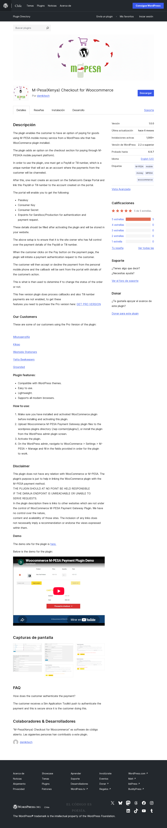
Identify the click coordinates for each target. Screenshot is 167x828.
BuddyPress (136, 789)
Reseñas (39, 110)
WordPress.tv (79, 789)
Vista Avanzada (121, 189)
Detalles (21, 110)
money (140, 173)
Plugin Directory (21, 16)
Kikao (16, 344)
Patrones (47, 789)
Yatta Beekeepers (24, 359)
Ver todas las (146, 248)
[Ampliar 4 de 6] (68, 668)
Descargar (146, 93)
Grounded (19, 367)
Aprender (76, 773)
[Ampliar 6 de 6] (100, 662)
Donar (104, 783)
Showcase (47, 773)
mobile (149, 166)
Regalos (105, 789)
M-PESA (139, 166)
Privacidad (18, 789)
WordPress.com (138, 773)
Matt (132, 778)
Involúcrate (105, 773)
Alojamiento (19, 783)
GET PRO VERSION (89, 304)
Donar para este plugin (125, 313)
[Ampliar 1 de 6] (37, 647)
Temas (45, 778)
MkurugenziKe (21, 336)
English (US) (147, 158)
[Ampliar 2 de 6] (37, 659)
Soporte (149, 110)
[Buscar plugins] (47, 28)
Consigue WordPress (148, 5)
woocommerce (145, 179)
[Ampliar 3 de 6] (68, 647)
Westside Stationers (25, 352)
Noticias (17, 778)
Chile (46, 807)
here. (53, 544)
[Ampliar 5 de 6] (100, 647)
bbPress (134, 783)
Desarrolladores (79, 783)
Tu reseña (117, 248)
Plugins (46, 783)
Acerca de (18, 773)
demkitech (43, 95)
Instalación (58, 110)
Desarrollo (78, 110)
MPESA (149, 173)
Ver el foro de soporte (125, 280)
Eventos (103, 778)
